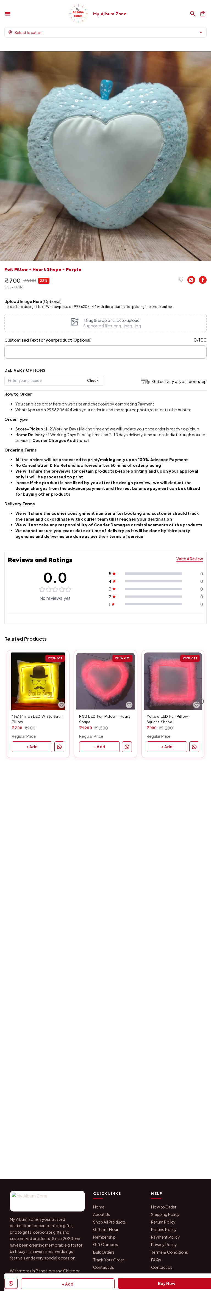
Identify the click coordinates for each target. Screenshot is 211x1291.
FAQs (156, 1259)
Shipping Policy (165, 1214)
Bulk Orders (104, 1252)
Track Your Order (108, 1259)
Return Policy (163, 1221)
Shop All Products (109, 1221)
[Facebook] (203, 280)
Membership (104, 1237)
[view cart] (203, 14)
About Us (101, 1214)
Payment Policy (165, 1237)
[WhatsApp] (191, 280)
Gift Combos (105, 1244)
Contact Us (103, 1267)
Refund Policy (164, 1229)
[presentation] (105, 323)
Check (93, 380)
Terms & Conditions (169, 1252)
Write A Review (189, 558)
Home (99, 1206)
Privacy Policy (164, 1244)
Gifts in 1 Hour (106, 1229)
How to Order (163, 1206)
